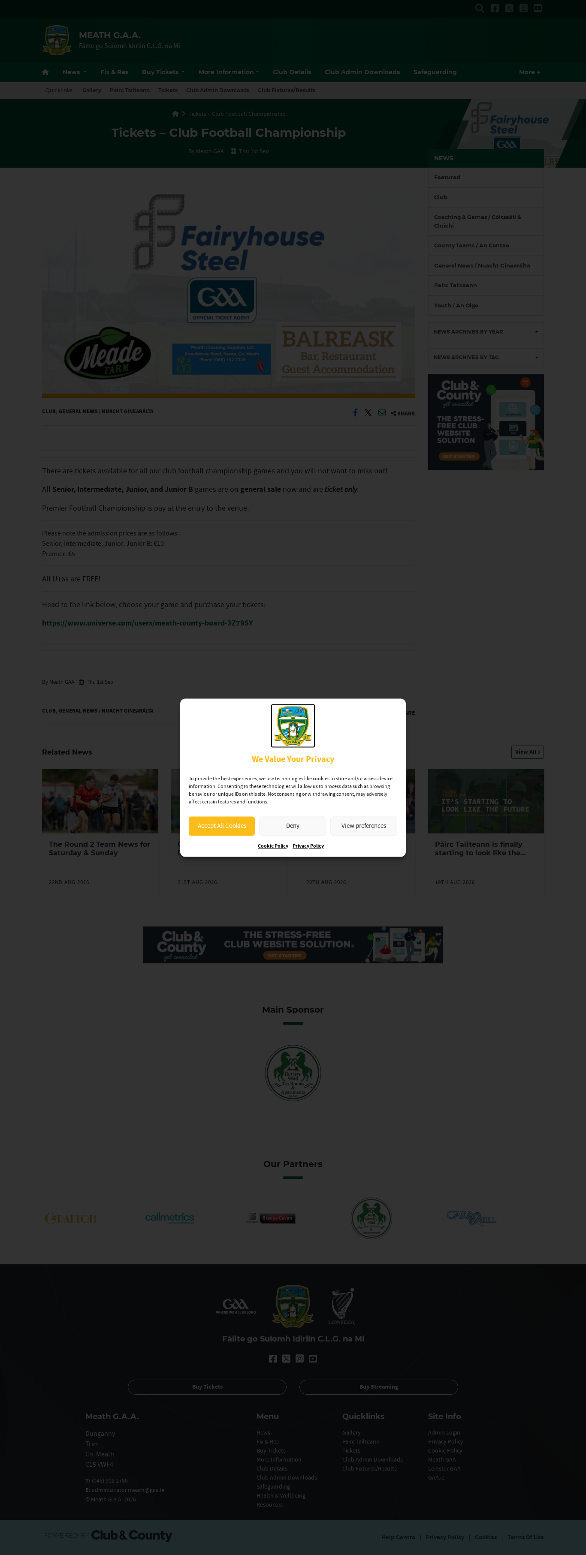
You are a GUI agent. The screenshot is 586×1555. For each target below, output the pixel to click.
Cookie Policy (273, 846)
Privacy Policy (308, 846)
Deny (292, 826)
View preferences (363, 826)
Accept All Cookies (222, 826)
